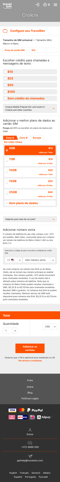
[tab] (9, 137)
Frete (30, 380)
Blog (30, 392)
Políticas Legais (30, 398)
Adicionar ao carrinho (30, 348)
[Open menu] (55, 4)
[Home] (7, 5)
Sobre (30, 386)
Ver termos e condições (30, 360)
